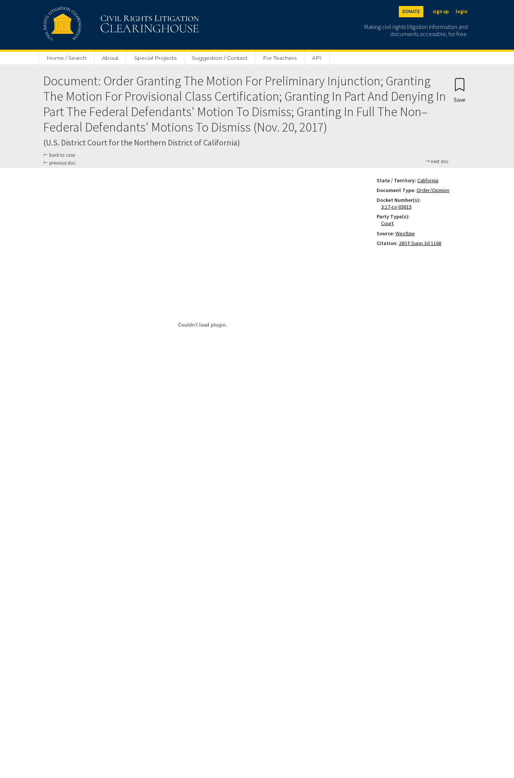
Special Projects (155, 57)
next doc (439, 162)
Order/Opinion (433, 190)
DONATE (411, 11)
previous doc (62, 163)
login (461, 11)
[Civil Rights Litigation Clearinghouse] (99, 25)
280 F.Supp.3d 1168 (420, 243)
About (110, 57)
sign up (441, 11)
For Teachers (280, 57)
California (427, 180)
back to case (61, 155)
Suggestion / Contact (220, 57)
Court (389, 223)
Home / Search (67, 57)
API (317, 57)
